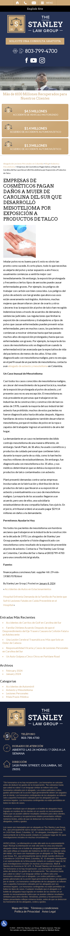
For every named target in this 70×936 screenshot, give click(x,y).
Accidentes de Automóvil (20, 686)
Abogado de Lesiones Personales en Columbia (23, 163)
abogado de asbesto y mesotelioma (28, 366)
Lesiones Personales (17, 693)
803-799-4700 (41, 51)
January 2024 (13, 673)
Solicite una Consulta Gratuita (35, 41)
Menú (49, 2)
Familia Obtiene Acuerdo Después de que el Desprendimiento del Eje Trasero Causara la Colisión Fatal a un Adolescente (35, 631)
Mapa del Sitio (20, 908)
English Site (35, 8)
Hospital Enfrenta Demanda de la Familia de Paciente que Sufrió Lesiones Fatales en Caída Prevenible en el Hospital (35, 600)
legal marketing (28, 930)
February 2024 (14, 670)
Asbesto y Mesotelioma (19, 689)
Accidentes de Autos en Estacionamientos (28, 589)
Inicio (17, 3)
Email (33, 3)
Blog (47, 163)
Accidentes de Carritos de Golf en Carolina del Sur (33, 622)
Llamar (25, 3)
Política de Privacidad (27, 911)
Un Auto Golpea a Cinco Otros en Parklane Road (33, 656)
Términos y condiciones (44, 908)
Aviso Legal (49, 911)
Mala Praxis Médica (17, 696)
